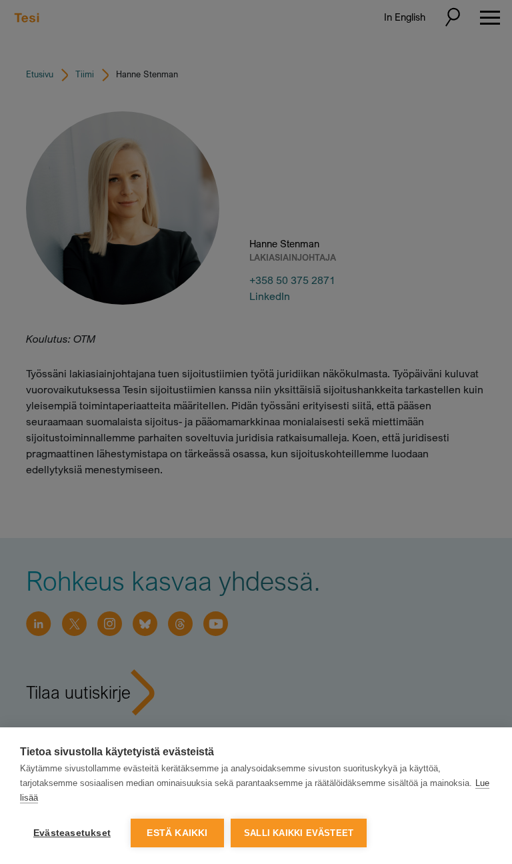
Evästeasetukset (72, 833)
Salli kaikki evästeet (298, 833)
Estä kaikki (177, 833)
